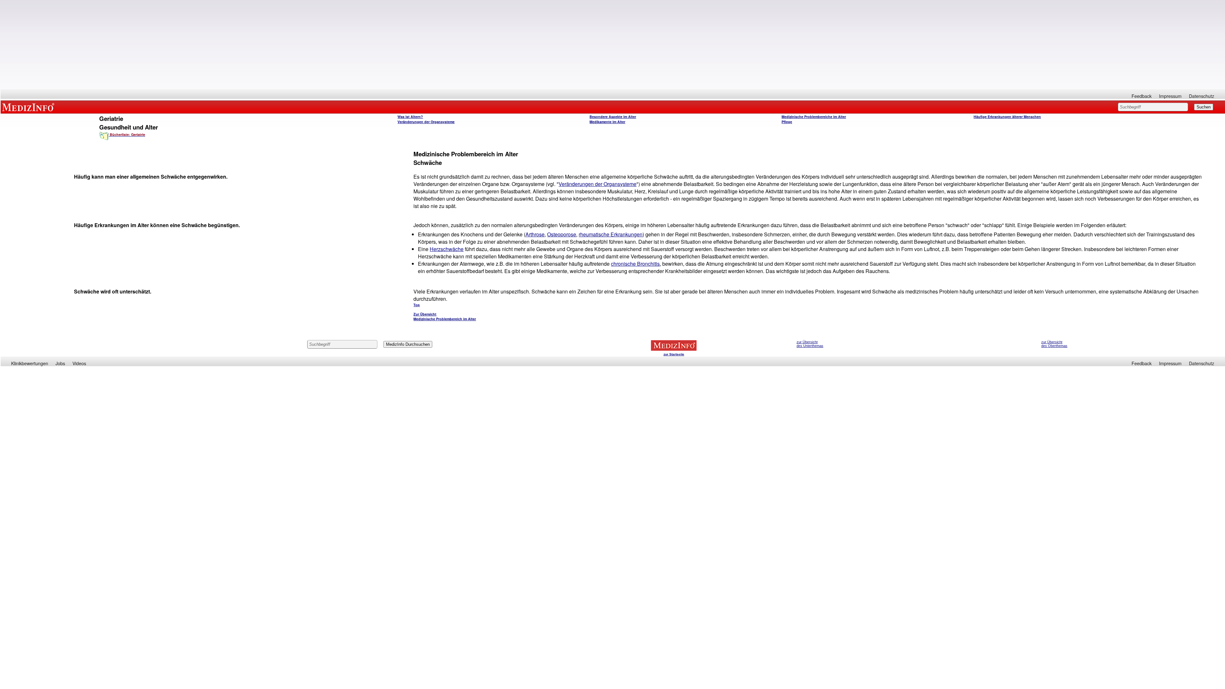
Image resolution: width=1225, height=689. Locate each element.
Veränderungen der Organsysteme (426, 121)
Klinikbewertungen (29, 363)
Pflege (787, 121)
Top (416, 304)
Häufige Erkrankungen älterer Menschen (1007, 116)
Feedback (1142, 96)
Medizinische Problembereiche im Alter (814, 116)
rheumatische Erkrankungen (610, 234)
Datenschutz (1201, 96)
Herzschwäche (447, 249)
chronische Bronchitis (635, 263)
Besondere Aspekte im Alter (613, 116)
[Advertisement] (612, 44)
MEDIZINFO (29, 106)
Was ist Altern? (410, 116)
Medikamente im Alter (607, 121)
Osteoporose (561, 234)
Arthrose (535, 234)
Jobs (60, 363)
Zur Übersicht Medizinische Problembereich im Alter (444, 316)
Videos (79, 363)
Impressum (1170, 96)
